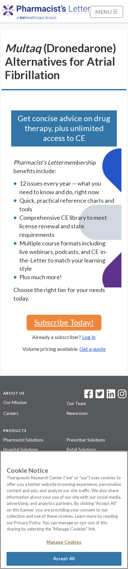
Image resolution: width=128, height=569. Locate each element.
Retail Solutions (81, 449)
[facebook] (88, 395)
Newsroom (77, 413)
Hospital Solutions (20, 449)
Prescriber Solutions (86, 440)
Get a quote (92, 349)
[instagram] (122, 395)
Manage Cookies (64, 542)
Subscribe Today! (64, 322)
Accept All (64, 558)
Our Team (76, 403)
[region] (64, 510)
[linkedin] (111, 395)
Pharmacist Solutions (23, 440)
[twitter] (99, 395)
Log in (89, 337)
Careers (10, 413)
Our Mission (15, 402)
